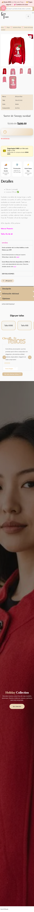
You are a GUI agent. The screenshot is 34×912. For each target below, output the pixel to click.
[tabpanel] (17, 258)
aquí (15, 266)
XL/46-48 (8, 234)
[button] (30, 37)
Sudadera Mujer (17, 27)
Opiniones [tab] (6, 298)
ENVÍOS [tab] (5, 243)
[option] (17, 356)
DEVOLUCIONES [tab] (8, 274)
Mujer (8, 27)
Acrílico (17, 108)
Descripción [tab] (6, 288)
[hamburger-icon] (28, 16)
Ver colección (17, 706)
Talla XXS (24, 325)
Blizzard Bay (18, 96)
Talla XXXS (8, 325)
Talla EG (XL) (18, 100)
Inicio (2, 27)
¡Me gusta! (8, 280)
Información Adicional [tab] (10, 293)
